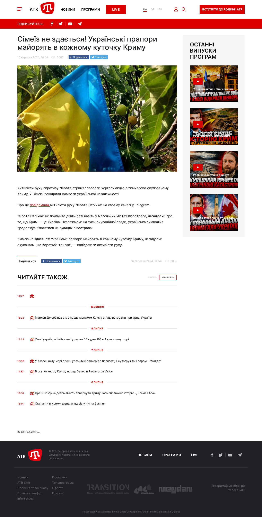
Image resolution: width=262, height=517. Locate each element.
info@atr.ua (25, 498)
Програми (90, 9)
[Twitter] (99, 57)
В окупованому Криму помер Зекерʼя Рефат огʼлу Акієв (73, 371)
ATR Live (23, 482)
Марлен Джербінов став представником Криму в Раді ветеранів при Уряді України (93, 317)
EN (160, 9)
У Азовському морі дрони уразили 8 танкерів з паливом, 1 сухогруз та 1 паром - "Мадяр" (97, 361)
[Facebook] (79, 57)
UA (145, 9)
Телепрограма (63, 482)
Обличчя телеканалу (32, 488)
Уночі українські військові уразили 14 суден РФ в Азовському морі (81, 339)
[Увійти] (176, 9)
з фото (152, 277)
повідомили (40, 205)
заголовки (167, 277)
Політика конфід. (29, 493)
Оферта (57, 488)
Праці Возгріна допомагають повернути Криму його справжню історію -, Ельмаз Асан (95, 393)
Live (116, 9)
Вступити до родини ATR (222, 9)
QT (152, 9)
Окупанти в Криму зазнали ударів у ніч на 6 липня (69, 403)
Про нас (58, 493)
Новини (68, 9)
